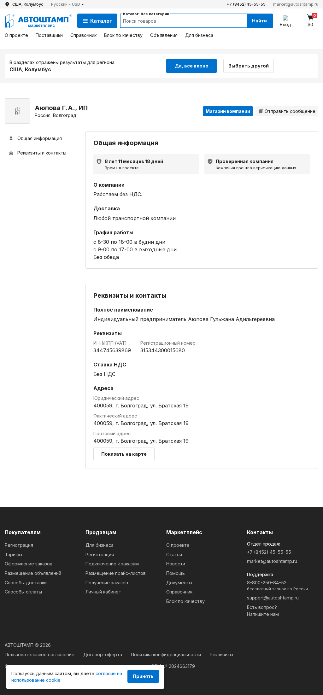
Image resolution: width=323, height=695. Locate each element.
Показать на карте (124, 454)
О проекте (16, 35)
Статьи (174, 554)
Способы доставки (26, 582)
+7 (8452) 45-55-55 (246, 4)
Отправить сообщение (290, 111)
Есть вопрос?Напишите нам (263, 610)
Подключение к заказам (112, 563)
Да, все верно (191, 65)
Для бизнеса (199, 35)
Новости (175, 563)
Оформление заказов (28, 563)
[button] (67, 4)
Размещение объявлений (33, 573)
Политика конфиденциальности (166, 654)
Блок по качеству (123, 35)
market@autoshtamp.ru (295, 4)
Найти (259, 20)
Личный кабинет (103, 591)
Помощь (175, 573)
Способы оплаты (23, 591)
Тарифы (13, 554)
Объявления (164, 35)
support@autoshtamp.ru (273, 597)
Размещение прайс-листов (115, 573)
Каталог (101, 21)
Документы (179, 582)
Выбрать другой (248, 65)
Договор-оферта (103, 654)
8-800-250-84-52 (277, 586)
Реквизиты (221, 654)
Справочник (83, 35)
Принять (143, 676)
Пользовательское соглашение (40, 654)
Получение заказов (106, 582)
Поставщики (49, 35)
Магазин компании (228, 111)
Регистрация (19, 545)
